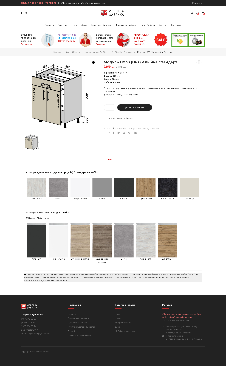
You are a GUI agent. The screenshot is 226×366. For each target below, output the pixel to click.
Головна (57, 52)
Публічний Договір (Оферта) (81, 327)
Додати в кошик (134, 107)
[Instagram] (26, 13)
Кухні (117, 314)
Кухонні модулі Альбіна (96, 52)
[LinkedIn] (135, 133)
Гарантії (71, 331)
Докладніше (26, 44)
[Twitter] (118, 133)
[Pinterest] (124, 133)
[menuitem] (49, 25)
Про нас (72, 314)
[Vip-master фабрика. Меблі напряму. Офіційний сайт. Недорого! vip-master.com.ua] (113, 13)
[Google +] (129, 133)
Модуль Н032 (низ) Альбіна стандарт (201, 62)
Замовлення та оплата (78, 318)
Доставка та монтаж (77, 322)
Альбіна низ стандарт (122, 52)
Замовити (100, 44)
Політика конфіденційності (80, 335)
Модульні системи (123, 322)
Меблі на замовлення (125, 331)
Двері (117, 327)
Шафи (118, 318)
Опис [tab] (109, 159)
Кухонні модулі (73, 52)
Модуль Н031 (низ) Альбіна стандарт (197, 62)
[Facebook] (21, 13)
